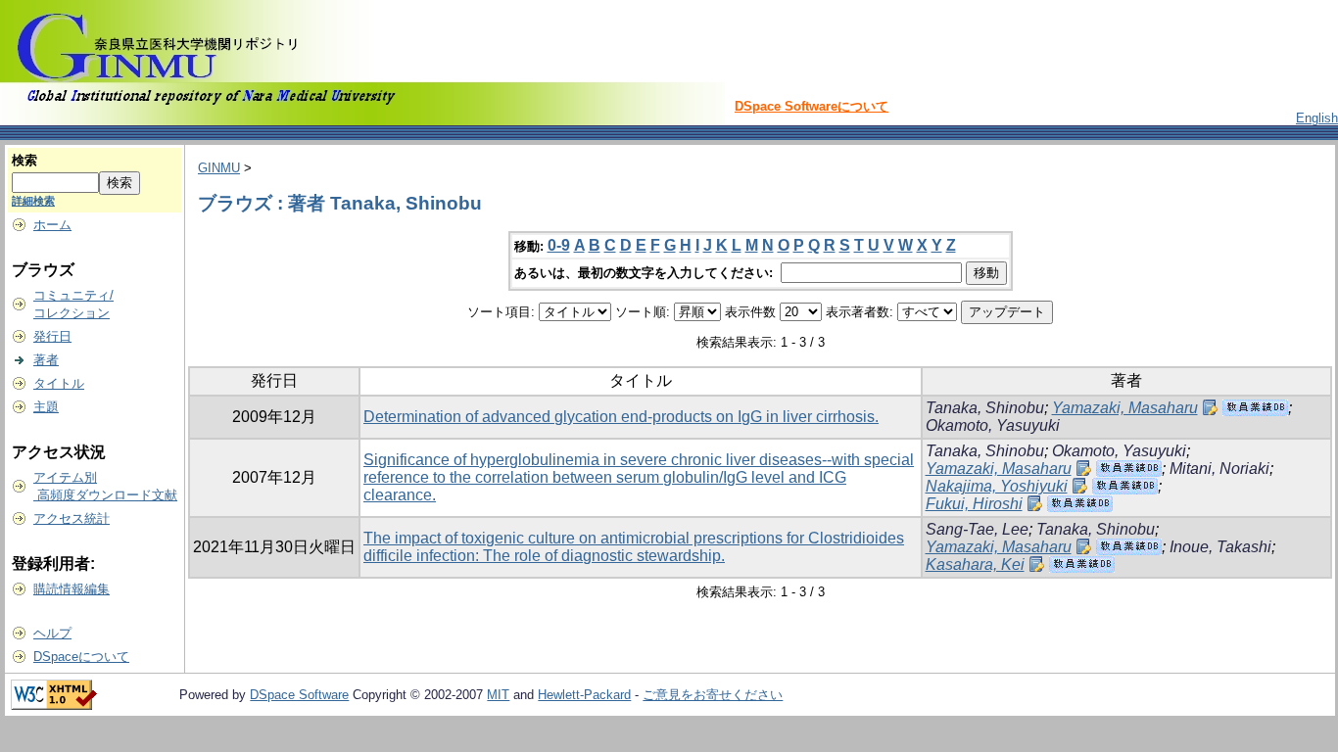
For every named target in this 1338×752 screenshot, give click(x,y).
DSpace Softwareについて (811, 106)
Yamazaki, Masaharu (1125, 408)
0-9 (559, 245)
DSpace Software (299, 694)
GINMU (219, 168)
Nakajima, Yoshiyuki (997, 486)
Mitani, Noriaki (1219, 468)
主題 (46, 407)
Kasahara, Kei (975, 564)
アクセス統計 (71, 518)
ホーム (52, 224)
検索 (24, 160)
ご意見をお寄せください (713, 694)
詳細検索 (33, 201)
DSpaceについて (81, 656)
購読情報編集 (71, 589)
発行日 (52, 336)
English (1317, 118)
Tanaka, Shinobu (985, 408)
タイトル (58, 383)
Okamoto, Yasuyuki (993, 425)
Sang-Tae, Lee (977, 529)
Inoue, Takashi (1220, 547)
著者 (46, 359)
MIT (498, 694)
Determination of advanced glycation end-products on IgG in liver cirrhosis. (621, 416)
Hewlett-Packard (584, 694)
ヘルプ (52, 633)
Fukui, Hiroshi (974, 503)
